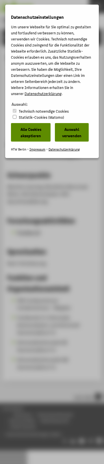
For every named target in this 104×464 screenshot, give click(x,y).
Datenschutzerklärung (43, 93)
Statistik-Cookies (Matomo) (41, 117)
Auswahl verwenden (71, 132)
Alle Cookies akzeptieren (31, 132)
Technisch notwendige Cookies (44, 111)
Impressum (37, 149)
